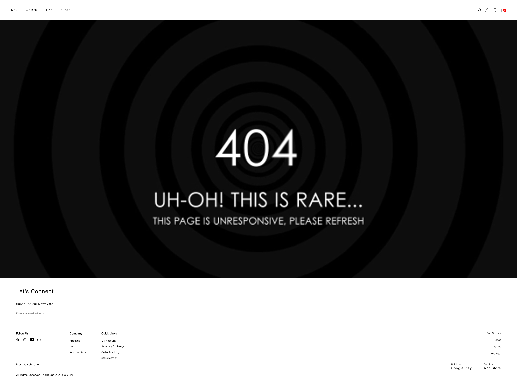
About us (75, 340)
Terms (497, 346)
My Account (108, 340)
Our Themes (493, 333)
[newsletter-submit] (153, 313)
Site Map (495, 353)
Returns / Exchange (112, 346)
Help (72, 346)
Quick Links (109, 333)
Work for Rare (78, 352)
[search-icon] (480, 10)
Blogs (497, 339)
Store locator (109, 357)
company (76, 333)
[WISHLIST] (495, 10)
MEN (14, 10)
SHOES (66, 10)
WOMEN (31, 10)
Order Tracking (110, 352)
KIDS (49, 10)
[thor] (258, 8)
